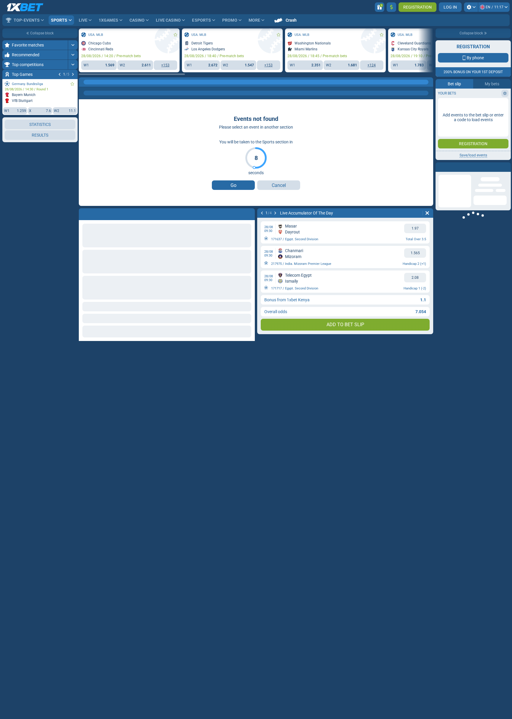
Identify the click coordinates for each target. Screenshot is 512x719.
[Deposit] (391, 7)
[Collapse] (73, 183)
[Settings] (471, 7)
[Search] (428, 82)
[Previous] (59, 74)
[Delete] (427, 213)
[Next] (73, 74)
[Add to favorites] (72, 84)
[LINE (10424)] (84, 82)
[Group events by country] (72, 144)
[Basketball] (96, 82)
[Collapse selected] (65, 144)
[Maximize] (73, 45)
